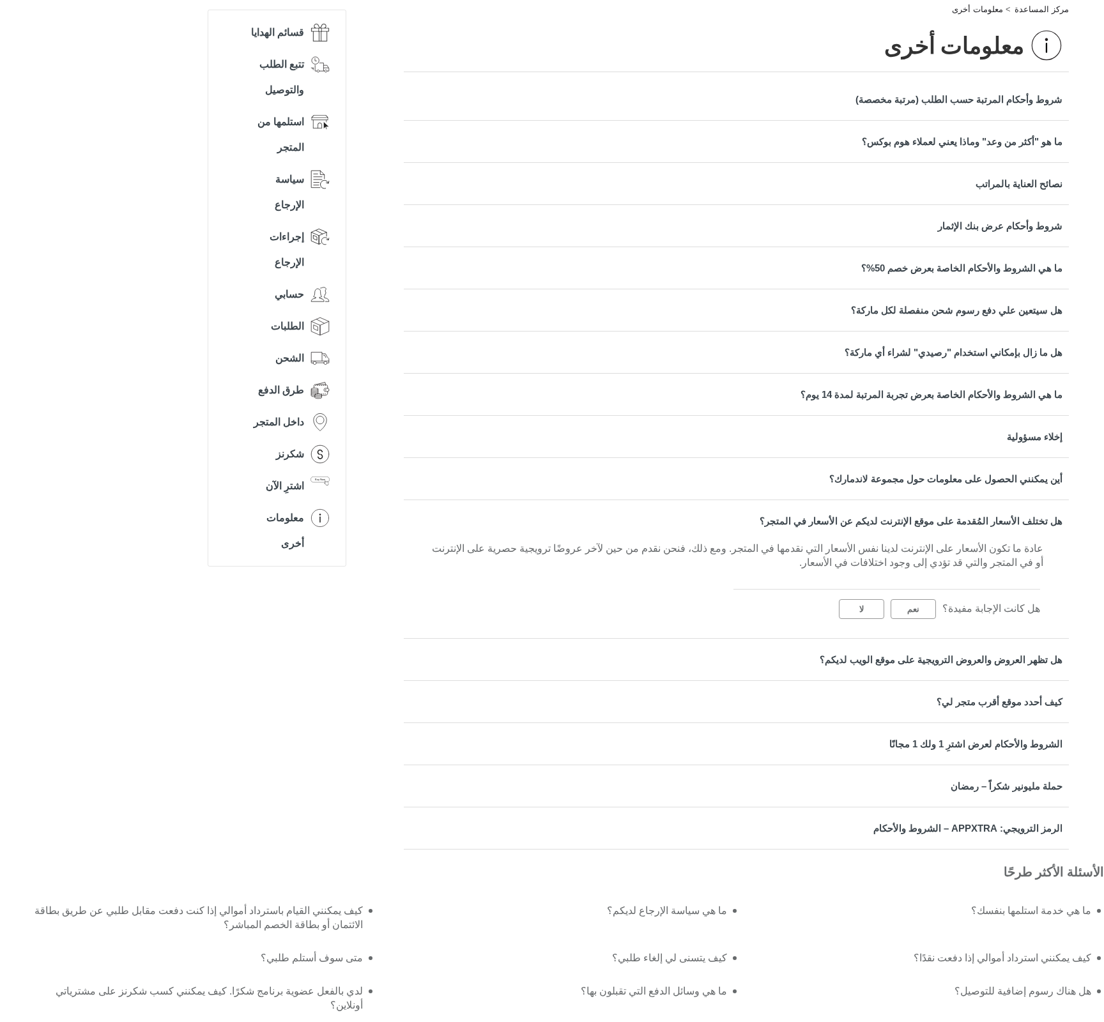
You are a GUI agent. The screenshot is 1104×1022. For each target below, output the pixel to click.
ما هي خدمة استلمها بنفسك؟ (1031, 910)
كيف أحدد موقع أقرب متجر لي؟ (999, 701)
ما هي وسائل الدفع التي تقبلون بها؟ (654, 991)
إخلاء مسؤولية (1034, 436)
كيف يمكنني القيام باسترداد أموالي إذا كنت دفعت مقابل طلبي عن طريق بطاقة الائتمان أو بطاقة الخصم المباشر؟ (198, 917)
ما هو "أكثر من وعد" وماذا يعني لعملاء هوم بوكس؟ (962, 141)
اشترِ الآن (285, 485)
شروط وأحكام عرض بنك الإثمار (1000, 225)
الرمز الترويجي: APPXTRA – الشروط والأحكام (967, 828)
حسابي (289, 294)
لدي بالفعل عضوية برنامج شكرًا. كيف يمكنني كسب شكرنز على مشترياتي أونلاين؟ (209, 998)
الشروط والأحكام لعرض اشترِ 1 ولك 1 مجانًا (975, 743)
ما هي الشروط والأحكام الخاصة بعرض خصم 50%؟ (961, 268)
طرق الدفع (281, 390)
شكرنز (290, 453)
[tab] (736, 99)
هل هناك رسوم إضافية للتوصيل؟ (1022, 991)
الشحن (289, 358)
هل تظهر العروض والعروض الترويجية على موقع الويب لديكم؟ (941, 659)
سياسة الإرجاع (289, 192)
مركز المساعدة (1042, 9)
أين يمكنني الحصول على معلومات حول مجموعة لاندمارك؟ (945, 478)
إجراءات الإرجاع (287, 249)
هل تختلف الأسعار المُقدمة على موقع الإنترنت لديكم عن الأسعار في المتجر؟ (911, 520)
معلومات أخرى (977, 9)
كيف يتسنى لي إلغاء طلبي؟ (669, 957)
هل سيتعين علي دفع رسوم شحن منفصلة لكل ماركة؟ (956, 310)
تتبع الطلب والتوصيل (281, 77)
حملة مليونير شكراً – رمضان (1006, 786)
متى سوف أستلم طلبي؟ (311, 957)
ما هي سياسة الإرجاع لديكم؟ (667, 910)
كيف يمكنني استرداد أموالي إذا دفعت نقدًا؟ (1002, 957)
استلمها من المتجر (280, 134)
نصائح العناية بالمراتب (1019, 183)
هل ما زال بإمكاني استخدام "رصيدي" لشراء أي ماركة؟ (953, 352)
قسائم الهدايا (277, 32)
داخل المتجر (279, 421)
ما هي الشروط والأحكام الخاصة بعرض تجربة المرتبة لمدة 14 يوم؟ (931, 394)
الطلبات (287, 326)
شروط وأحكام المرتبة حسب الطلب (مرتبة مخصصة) (958, 99)
